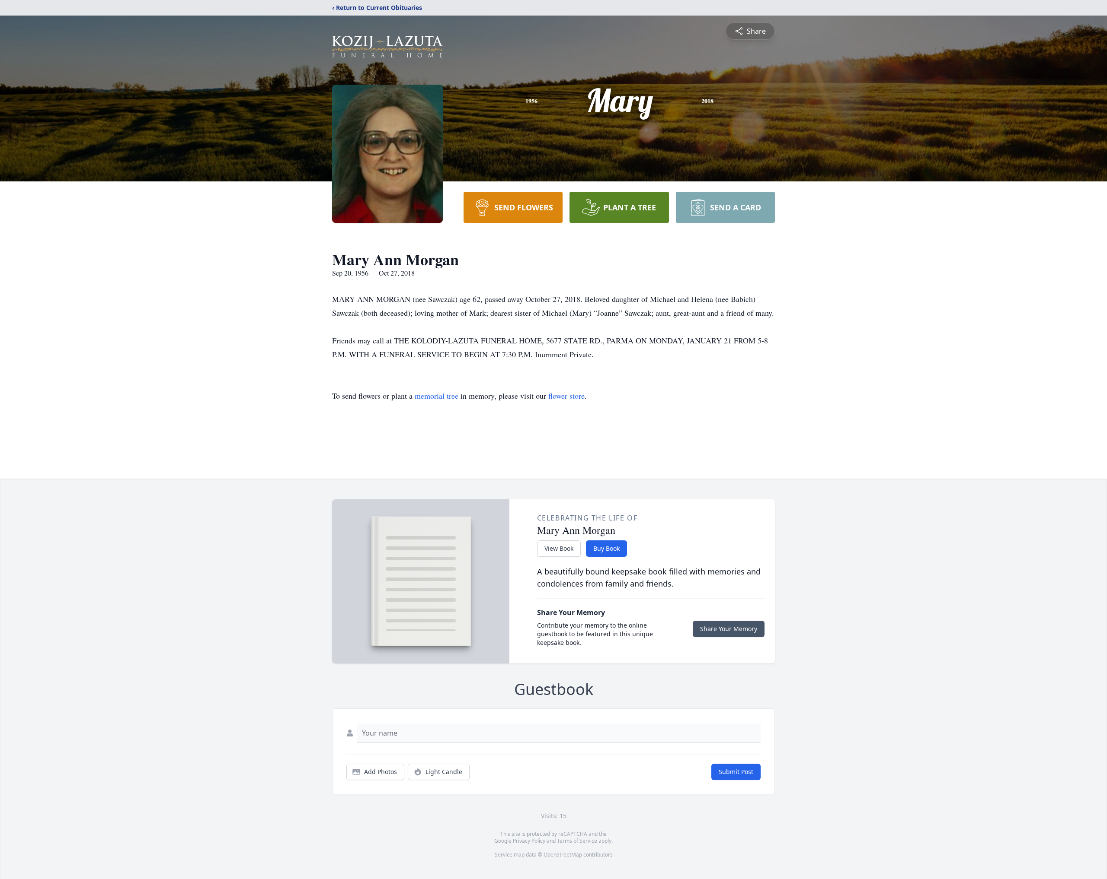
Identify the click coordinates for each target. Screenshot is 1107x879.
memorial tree (436, 395)
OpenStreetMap (563, 854)
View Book (558, 548)
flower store (566, 395)
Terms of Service (577, 840)
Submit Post (736, 772)
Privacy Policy (529, 840)
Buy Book (606, 548)
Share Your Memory (728, 629)
